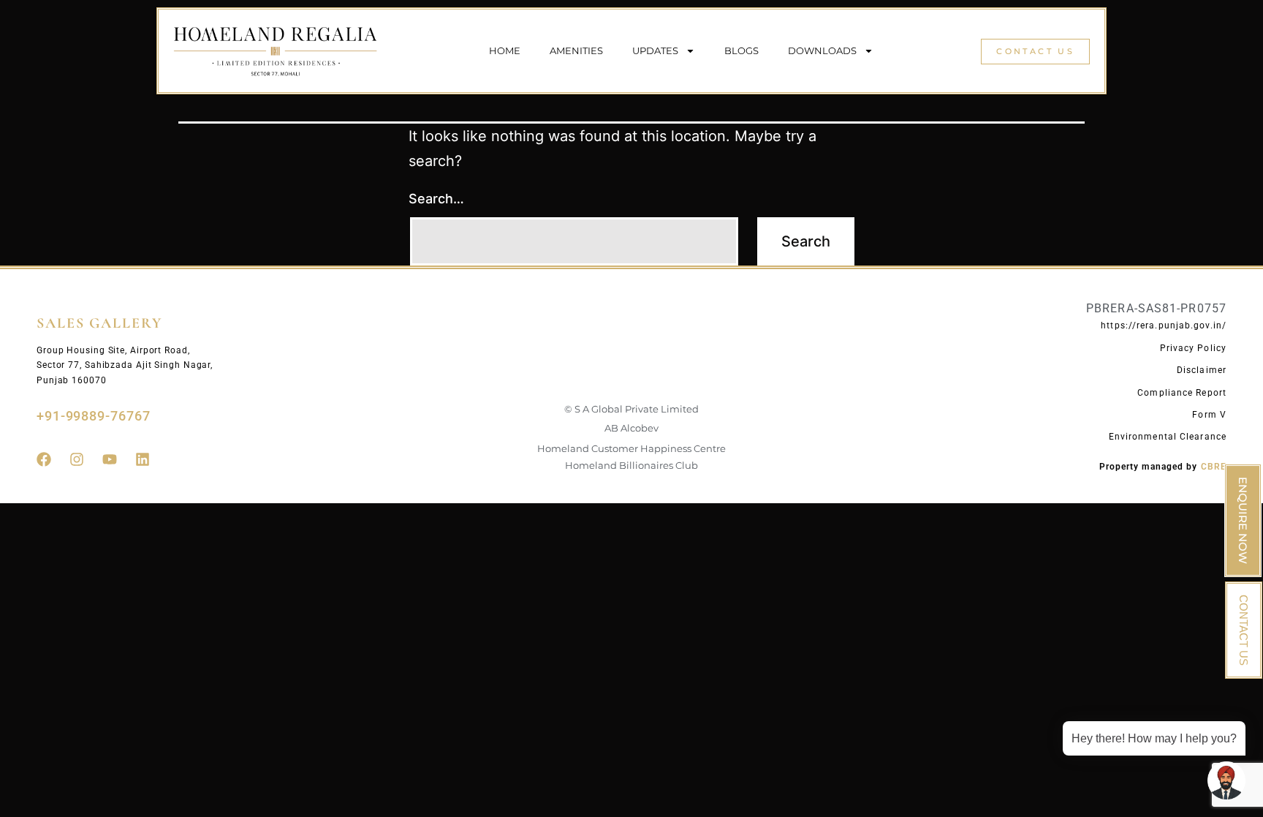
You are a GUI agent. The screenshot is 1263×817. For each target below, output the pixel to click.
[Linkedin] (142, 459)
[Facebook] (43, 459)
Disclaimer (1201, 370)
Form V (1209, 415)
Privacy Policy (1193, 348)
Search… (436, 198)
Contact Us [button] (1035, 51)
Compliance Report (1181, 393)
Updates (655, 50)
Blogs (741, 50)
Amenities (576, 50)
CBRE (1213, 467)
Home (504, 50)
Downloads (822, 50)
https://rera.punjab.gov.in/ (1163, 325)
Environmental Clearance (1167, 437)
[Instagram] (76, 459)
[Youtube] (109, 459)
